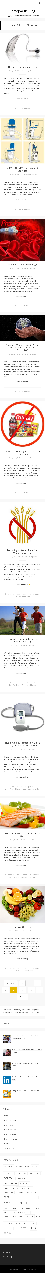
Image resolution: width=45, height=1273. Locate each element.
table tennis (8, 1228)
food (31, 971)
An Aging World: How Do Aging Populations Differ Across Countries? (22, 347)
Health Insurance (10, 1134)
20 (39, 990)
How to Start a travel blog (12, 1010)
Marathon (7, 1212)
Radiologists (8, 1223)
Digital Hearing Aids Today (22, 66)
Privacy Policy (7, 1256)
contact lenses (21, 1173)
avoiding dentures (22, 1166)
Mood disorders (10, 1216)
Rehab (18, 1223)
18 (22, 990)
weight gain (30, 877)
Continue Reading (22, 98)
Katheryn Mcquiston (30, 71)
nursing (29, 1216)
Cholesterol (8, 1173)
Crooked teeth (34, 1173)
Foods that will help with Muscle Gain (22, 835)
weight (36, 789)
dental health (10, 1183)
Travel (7, 1233)
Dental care (21, 1178)
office (38, 1216)
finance (6, 1116)
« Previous (11, 983)
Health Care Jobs (10, 1130)
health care (10, 1208)
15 (37, 983)
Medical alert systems (21, 1212)
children (18, 685)
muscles (23, 877)
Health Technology (11, 1139)
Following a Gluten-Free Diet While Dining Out (22, 551)
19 (31, 990)
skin (33, 1223)
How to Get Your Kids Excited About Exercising (22, 640)
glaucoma (16, 1197)
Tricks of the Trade (22, 926)
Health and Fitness (14, 594)
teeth (24, 1228)
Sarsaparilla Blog (22, 11)
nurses (20, 1216)
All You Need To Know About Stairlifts (22, 169)
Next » (22, 997)
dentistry (9, 1188)
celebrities (23, 1170)
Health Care (26, 594)
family (24, 685)
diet (17, 877)
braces (6, 1170)
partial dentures (10, 1220)
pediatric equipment (26, 1220)
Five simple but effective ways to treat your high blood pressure (22, 744)
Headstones (8, 1202)
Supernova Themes (29, 1269)
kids (34, 685)
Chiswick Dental (35, 1170)
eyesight (19, 1192)
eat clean (25, 971)
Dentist (24, 1183)
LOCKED (7, 1144)
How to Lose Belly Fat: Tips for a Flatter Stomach (22, 453)
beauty (35, 1166)
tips (33, 1228)
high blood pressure (25, 789)
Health (29, 685)
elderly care (8, 1192)
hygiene (37, 1208)
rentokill (26, 1223)
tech (16, 1228)
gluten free (25, 596)
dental (9, 1178)
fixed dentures (31, 1192)
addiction (8, 1166)
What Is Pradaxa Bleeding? (22, 264)
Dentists (21, 1188)
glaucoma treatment (29, 1197)
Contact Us (7, 1252)
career (13, 1170)
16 (5, 990)
